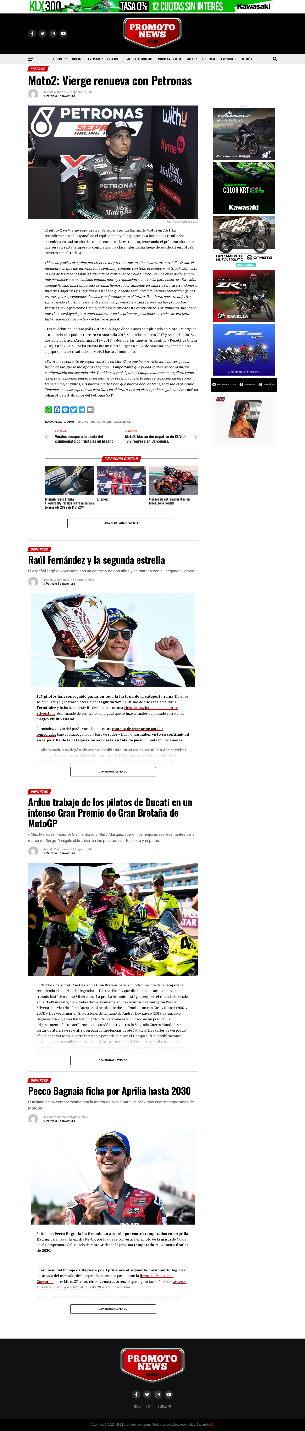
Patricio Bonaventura (60, 96)
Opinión (247, 59)
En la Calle (114, 59)
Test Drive (208, 59)
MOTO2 (83, 422)
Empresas (94, 59)
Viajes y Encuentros (139, 59)
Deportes (59, 59)
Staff (149, 1406)
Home (137, 1406)
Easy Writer (228, 59)
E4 (212, 1424)
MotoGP (77, 59)
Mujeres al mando (169, 59)
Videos (191, 59)
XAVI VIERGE (123, 422)
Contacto (164, 1406)
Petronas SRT (101, 422)
